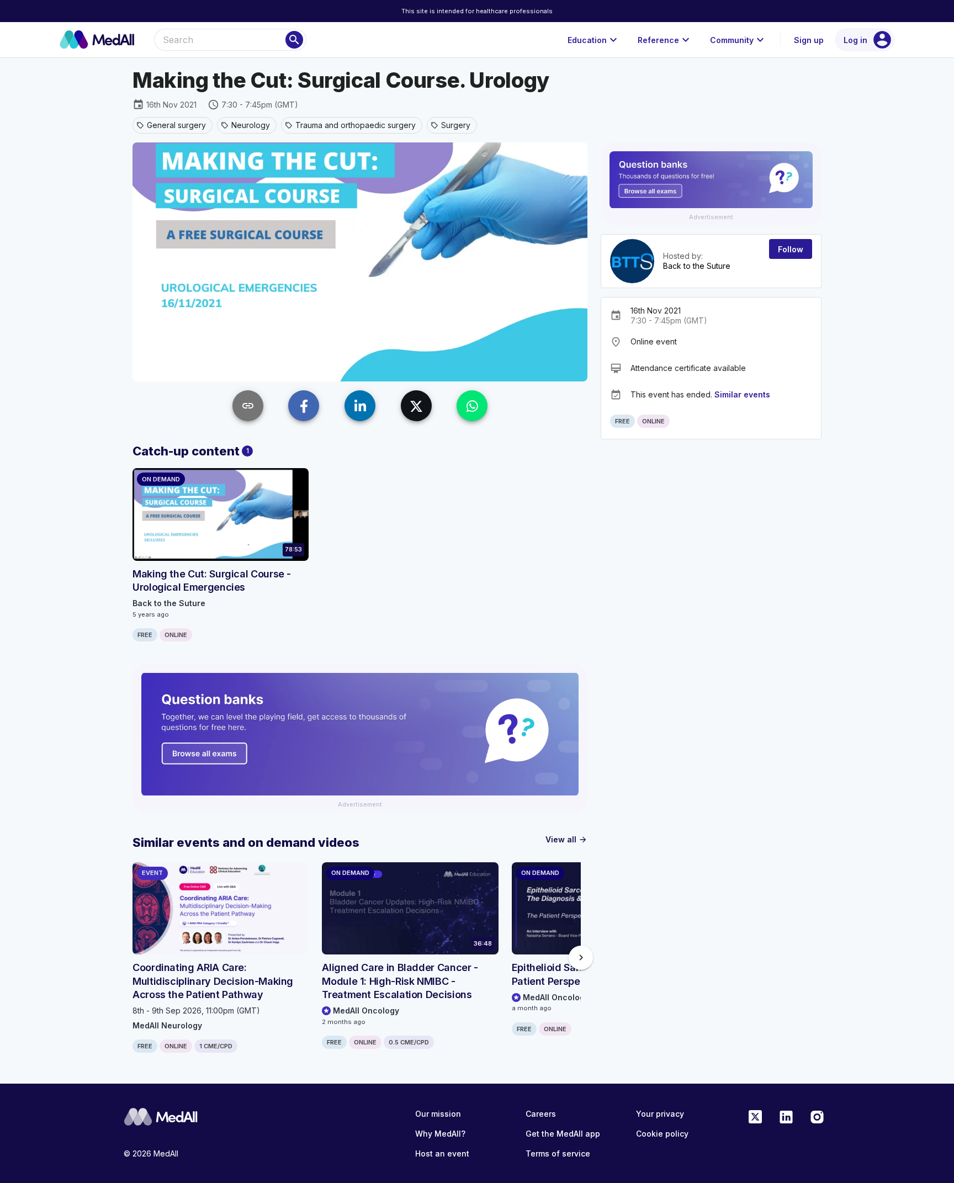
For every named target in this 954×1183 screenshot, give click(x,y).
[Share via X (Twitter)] (416, 405)
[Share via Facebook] (303, 405)
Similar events (742, 394)
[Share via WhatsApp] (472, 405)
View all (566, 839)
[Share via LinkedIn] (359, 405)
